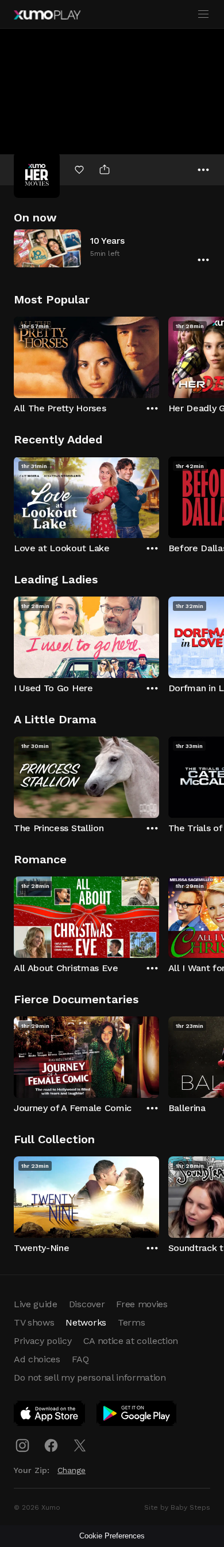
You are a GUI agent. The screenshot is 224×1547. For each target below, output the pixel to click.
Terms (131, 1322)
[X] (79, 1445)
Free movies (141, 1304)
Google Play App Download (137, 1415)
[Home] (47, 15)
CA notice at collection (131, 1340)
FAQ (80, 1359)
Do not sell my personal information (90, 1377)
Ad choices (37, 1359)
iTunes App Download (50, 1415)
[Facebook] (51, 1445)
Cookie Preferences (112, 1536)
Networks (85, 1322)
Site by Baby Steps (177, 1507)
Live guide (35, 1304)
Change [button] (71, 1470)
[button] (112, 248)
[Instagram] (22, 1445)
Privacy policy (43, 1340)
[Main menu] (203, 14)
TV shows (34, 1322)
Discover (87, 1304)
